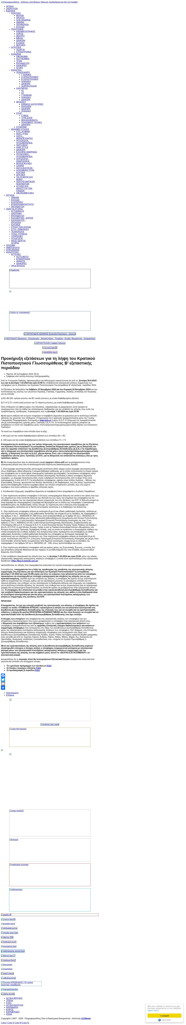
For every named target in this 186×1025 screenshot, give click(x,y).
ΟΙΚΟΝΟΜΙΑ (22, 56)
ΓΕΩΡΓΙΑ (20, 50)
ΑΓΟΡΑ (19, 68)
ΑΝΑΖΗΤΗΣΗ (12, 252)
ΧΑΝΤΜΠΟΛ (22, 88)
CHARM (20, 166)
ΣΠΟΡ (19, 113)
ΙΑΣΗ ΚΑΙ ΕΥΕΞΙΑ (24, 168)
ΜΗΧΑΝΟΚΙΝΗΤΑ (29, 120)
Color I (4, 1023)
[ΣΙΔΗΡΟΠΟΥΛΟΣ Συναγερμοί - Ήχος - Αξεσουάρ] (13, 951)
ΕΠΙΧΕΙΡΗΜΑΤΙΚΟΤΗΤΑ (22, 204)
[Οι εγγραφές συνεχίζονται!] (50, 874)
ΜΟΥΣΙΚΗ (20, 45)
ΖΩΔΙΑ (9, 1014)
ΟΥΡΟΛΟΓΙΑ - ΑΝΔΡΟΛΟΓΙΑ (22, 160)
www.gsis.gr (45, 420)
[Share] (50, 688)
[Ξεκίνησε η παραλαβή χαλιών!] (8, 956)
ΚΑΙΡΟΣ (10, 1010)
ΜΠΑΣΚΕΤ (21, 102)
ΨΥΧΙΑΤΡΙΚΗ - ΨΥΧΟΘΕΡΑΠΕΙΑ (24, 155)
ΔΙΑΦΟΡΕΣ (21, 65)
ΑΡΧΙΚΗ (10, 6)
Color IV (25, 1023)
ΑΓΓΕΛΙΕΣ (16, 254)
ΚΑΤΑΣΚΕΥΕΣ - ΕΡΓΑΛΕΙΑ (18, 221)
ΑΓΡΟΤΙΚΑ (16, 47)
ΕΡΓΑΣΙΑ (10, 195)
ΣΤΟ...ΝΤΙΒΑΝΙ (23, 131)
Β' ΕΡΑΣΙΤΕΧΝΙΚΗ (29, 79)
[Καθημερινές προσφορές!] (50, 320)
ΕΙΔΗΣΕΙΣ (10, 11)
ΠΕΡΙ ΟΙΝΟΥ (22, 145)
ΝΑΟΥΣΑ (20, 18)
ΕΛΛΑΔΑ (20, 27)
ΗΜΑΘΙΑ (20, 22)
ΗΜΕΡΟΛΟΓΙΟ (13, 248)
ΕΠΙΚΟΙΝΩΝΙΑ (12, 250)
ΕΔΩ (49, 666)
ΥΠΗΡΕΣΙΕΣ (17, 236)
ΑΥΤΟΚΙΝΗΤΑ (17, 211)
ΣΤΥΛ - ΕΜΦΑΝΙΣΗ (20, 229)
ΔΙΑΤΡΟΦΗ (16, 213)
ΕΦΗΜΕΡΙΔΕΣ (13, 1012)
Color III (17, 1023)
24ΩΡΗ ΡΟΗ (12, 9)
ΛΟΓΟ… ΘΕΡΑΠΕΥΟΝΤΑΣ (24, 137)
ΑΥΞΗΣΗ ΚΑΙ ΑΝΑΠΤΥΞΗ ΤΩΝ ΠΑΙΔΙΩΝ (24, 188)
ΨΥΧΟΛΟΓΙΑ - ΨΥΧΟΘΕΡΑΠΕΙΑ (24, 142)
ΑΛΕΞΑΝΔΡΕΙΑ (23, 20)
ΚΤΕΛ (9, 1003)
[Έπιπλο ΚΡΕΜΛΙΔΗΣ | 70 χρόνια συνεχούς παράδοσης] (21, 985)
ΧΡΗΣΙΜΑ (10, 245)
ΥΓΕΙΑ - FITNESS (19, 234)
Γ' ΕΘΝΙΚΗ (26, 75)
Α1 (22, 91)
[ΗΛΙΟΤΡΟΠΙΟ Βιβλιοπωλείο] (8, 942)
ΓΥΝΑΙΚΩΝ (26, 95)
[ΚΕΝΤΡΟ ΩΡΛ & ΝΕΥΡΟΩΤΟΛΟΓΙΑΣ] (8, 924)
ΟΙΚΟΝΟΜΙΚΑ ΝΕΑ (25, 193)
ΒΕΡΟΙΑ (20, 15)
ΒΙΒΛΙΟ (19, 38)
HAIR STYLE (22, 147)
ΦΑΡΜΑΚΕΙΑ (12, 1007)
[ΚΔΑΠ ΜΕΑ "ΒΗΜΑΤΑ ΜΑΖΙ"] (9, 933)
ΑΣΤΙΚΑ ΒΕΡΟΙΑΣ (14, 998)
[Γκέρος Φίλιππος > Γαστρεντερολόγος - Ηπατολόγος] (7, 937)
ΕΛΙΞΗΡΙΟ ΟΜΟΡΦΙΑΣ (26, 152)
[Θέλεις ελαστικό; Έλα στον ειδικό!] (50, 278)
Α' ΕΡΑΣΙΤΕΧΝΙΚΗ (29, 77)
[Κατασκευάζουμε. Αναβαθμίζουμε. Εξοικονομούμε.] (49, 352)
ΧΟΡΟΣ (19, 34)
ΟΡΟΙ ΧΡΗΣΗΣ (18, 266)
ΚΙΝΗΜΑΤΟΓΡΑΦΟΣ (25, 31)
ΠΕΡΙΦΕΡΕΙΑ (22, 25)
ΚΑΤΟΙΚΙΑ (15, 225)
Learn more (153, 1010)
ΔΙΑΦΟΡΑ (20, 40)
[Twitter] (50, 680)
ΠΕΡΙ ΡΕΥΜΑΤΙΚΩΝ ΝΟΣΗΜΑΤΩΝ (25, 183)
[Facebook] (50, 676)
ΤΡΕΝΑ (9, 1000)
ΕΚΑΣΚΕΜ (26, 106)
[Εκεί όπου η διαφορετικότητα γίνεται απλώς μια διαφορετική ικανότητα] (8, 978)
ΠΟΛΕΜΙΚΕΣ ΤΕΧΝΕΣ (31, 122)
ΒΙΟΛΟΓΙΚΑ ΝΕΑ (24, 163)
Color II (10, 1023)
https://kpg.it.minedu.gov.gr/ (24, 561)
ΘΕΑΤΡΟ (20, 36)
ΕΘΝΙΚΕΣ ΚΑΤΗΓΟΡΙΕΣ (32, 104)
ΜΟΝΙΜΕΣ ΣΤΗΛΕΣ (20, 129)
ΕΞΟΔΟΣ (20, 43)
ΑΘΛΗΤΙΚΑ (16, 70)
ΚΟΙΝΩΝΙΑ (16, 54)
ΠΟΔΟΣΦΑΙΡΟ (23, 72)
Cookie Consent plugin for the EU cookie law (164, 1020)
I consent (164, 1015)
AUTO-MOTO (22, 257)
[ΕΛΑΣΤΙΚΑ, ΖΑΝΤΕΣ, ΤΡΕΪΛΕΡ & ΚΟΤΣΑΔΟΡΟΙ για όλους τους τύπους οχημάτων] (50, 334)
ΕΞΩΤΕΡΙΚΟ (17, 202)
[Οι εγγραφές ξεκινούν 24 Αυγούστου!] (8, 919)
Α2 (22, 93)
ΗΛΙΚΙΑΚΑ (26, 81)
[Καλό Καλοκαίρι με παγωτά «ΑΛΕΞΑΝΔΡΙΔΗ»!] (50, 780)
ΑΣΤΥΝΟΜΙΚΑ (22, 59)
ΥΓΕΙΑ (19, 61)
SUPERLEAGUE (29, 86)
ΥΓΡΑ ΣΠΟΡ (27, 118)
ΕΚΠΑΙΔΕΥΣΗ (22, 63)
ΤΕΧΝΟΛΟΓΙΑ (17, 232)
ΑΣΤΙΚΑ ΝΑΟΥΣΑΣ (14, 1005)
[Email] (50, 684)
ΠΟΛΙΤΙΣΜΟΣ (17, 29)
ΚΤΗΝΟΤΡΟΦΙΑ (23, 52)
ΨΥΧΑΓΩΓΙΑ (17, 238)
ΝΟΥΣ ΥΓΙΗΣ (22, 134)
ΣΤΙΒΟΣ (24, 116)
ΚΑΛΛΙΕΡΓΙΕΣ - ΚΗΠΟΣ (22, 218)
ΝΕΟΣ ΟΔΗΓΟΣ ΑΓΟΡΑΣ (18, 242)
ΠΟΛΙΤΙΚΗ (16, 13)
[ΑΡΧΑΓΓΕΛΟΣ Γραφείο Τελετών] (49, 343)
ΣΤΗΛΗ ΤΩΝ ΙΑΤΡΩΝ (21, 227)
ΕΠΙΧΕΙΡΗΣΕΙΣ (23, 259)
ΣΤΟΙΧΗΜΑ (21, 127)
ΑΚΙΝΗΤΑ (20, 261)
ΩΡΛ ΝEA (20, 175)
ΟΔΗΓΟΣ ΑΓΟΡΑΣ (14, 209)
